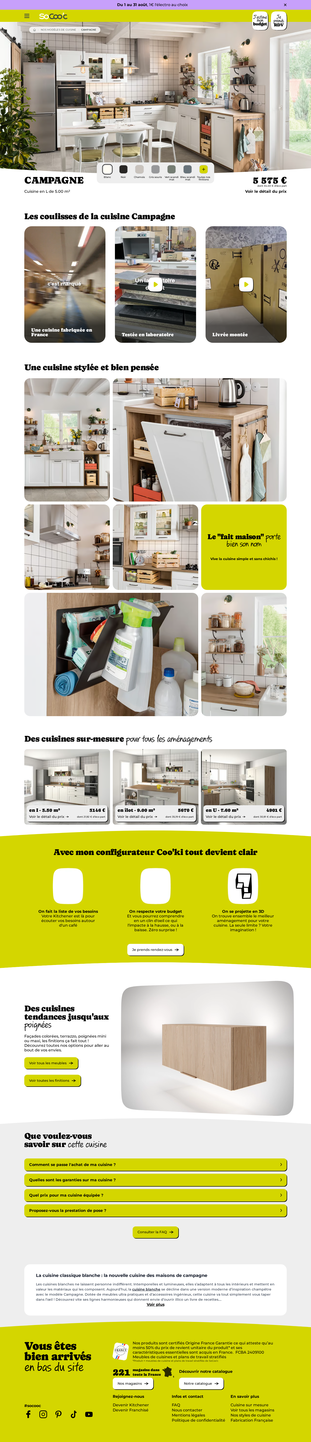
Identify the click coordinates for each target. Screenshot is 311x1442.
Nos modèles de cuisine (58, 29)
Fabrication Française (252, 1420)
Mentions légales (188, 1415)
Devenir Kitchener (131, 1405)
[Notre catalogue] (201, 1388)
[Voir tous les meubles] (51, 1067)
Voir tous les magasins (252, 1410)
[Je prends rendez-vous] (155, 954)
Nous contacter (187, 1410)
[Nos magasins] (133, 1388)
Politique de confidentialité (198, 1420)
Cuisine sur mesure (249, 1405)
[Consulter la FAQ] (155, 1236)
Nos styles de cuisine (251, 1415)
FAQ (176, 1405)
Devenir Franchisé (130, 1410)
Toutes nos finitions (203, 178)
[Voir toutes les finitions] (52, 1085)
